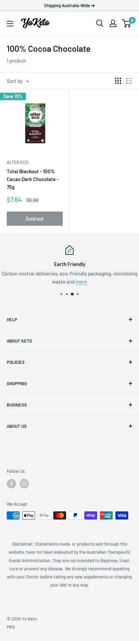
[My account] (113, 23)
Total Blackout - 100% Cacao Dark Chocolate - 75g (33, 179)
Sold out (35, 219)
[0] (126, 23)
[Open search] (100, 23)
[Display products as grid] (118, 81)
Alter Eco (17, 162)
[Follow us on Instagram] (24, 483)
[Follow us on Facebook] (11, 483)
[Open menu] (10, 23)
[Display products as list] (129, 81)
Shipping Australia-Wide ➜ (69, 5)
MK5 (11, 626)
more (81, 282)
